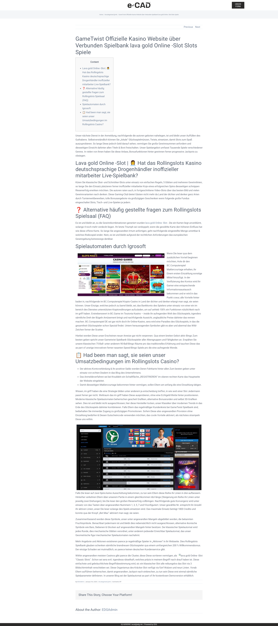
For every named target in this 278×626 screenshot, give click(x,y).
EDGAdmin (80, 582)
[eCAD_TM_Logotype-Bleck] (139, 2)
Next (197, 27)
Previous (188, 27)
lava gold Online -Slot (156, 223)
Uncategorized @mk (104, 582)
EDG (155, 624)
